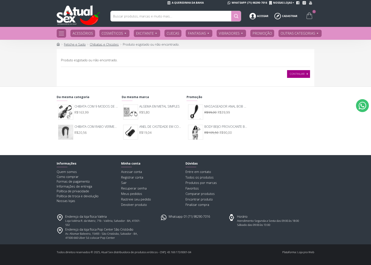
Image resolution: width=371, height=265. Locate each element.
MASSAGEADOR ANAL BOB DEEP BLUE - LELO (226, 106)
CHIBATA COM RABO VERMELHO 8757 (96, 126)
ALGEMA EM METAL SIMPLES (159, 106)
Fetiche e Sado (75, 44)
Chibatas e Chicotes (104, 44)
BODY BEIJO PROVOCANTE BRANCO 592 (226, 126)
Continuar (297, 74)
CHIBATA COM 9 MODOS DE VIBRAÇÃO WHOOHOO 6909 (96, 106)
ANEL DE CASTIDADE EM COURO (161, 126)
